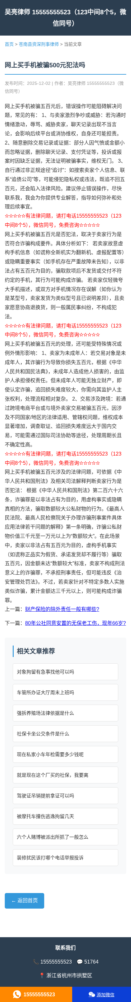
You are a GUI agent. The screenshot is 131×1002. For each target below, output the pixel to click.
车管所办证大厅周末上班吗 (45, 692)
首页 (9, 44)
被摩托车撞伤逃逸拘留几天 (45, 816)
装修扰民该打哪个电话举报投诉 (50, 857)
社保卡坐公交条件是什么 (43, 733)
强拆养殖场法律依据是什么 (45, 713)
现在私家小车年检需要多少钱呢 (50, 754)
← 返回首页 (24, 900)
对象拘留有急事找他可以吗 (45, 671)
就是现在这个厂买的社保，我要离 (52, 775)
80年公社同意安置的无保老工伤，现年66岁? (75, 623)
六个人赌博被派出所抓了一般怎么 (52, 837)
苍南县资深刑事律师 (39, 44)
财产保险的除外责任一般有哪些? (62, 609)
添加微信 (105, 994)
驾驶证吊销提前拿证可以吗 (45, 795)
